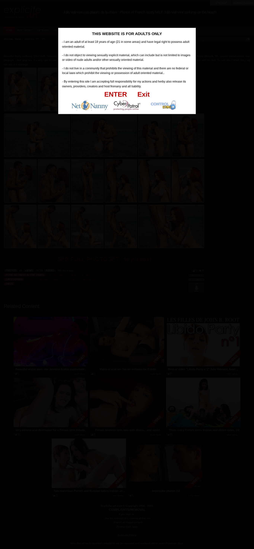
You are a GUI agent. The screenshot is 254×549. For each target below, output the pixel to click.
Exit (143, 94)
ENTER (115, 94)
